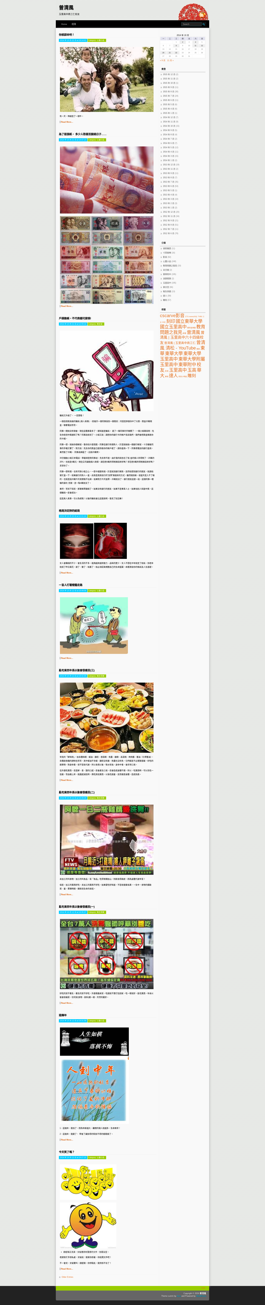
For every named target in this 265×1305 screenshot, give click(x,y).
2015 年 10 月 (169, 83)
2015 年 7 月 (168, 96)
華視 (166, 376)
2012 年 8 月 (168, 225)
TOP (203, 1288)
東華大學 (174, 353)
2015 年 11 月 (169, 79)
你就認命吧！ (67, 34)
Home (64, 24)
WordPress (201, 1296)
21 (170, 53)
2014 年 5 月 (168, 147)
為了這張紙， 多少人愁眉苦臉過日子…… (83, 134)
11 (195, 46)
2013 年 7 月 (168, 182)
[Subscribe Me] (202, 15)
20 (163, 53)
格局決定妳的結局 (69, 510)
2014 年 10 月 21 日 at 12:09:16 (73, 324)
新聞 (184, 333)
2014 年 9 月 (168, 130)
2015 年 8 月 (168, 91)
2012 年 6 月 (168, 233)
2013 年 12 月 (169, 164)
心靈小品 (100, 40)
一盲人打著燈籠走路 (70, 584)
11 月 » (170, 60)
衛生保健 (100, 676)
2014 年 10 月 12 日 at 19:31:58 (73, 1021)
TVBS (200, 316)
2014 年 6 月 (168, 143)
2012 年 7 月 (168, 229)
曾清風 (66, 7)
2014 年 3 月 (168, 156)
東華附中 (167, 274)
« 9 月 (162, 60)
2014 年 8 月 (168, 134)
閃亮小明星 (183, 376)
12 (202, 46)
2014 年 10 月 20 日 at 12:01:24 (73, 516)
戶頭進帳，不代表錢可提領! (75, 318)
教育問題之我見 (170, 265)
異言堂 (99, 324)
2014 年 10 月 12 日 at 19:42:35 (73, 676)
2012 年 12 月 (169, 212)
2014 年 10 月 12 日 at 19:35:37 (73, 912)
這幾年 (63, 1015)
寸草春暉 (167, 253)
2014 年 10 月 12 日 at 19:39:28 (73, 798)
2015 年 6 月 (168, 100)
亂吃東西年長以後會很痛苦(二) (77, 792)
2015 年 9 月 (168, 87)
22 (176, 53)
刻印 (170, 321)
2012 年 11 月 (169, 216)
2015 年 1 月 (168, 113)
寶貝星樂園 (191, 328)
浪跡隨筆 (167, 278)
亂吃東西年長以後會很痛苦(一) (77, 906)
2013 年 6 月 (168, 186)
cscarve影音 (172, 315)
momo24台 (193, 316)
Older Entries (67, 1277)
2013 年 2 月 (168, 203)
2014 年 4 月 (168, 152)
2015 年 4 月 (168, 109)
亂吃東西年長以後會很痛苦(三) (77, 670)
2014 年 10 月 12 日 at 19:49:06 (73, 591)
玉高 (191, 370)
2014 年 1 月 (168, 160)
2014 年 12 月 (169, 117)
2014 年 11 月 (169, 121)
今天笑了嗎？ (67, 1152)
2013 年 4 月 (168, 195)
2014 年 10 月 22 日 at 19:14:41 (73, 40)
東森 (198, 349)
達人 (165, 296)
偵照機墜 (167, 248)
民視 (166, 371)
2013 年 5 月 (168, 190)
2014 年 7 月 (168, 139)
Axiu (179, 1296)
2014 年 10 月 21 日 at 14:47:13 (73, 140)
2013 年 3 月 (168, 199)
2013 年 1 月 (168, 207)
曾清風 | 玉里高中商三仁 (180, 343)
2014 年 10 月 (169, 126)
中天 (164, 322)
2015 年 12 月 (169, 74)
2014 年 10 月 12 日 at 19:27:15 (73, 1157)
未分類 (166, 270)
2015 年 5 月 (168, 104)
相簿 (74, 24)
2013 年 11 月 (169, 169)
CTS (186, 316)
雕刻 (165, 300)
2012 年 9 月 (168, 220)
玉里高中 (167, 283)
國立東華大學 (189, 321)
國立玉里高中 (173, 326)
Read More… (67, 122)
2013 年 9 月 (168, 173)
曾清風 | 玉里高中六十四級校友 (182, 337)
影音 (165, 257)
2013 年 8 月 (168, 177)
